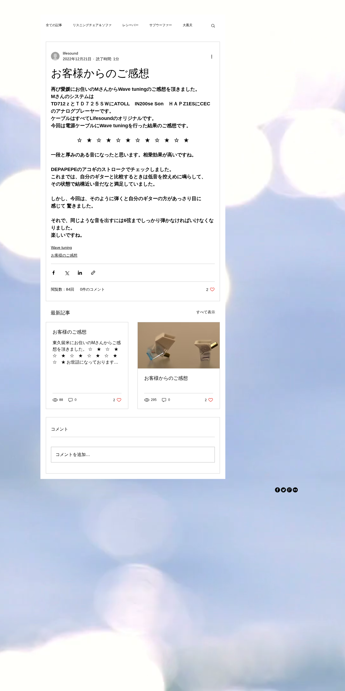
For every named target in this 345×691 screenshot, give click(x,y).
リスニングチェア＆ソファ (92, 25)
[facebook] (277, 489)
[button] (213, 25)
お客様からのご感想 (166, 378)
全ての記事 (54, 25)
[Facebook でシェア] (53, 272)
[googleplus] (289, 489)
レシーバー (130, 25)
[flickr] (295, 489)
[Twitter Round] (283, 489)
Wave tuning (61, 247)
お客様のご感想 (64, 255)
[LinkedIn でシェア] (79, 272)
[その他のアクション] (211, 56)
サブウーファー (160, 25)
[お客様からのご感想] (179, 345)
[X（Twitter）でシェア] (66, 272)
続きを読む (191, 25)
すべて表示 (205, 312)
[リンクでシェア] (93, 272)
